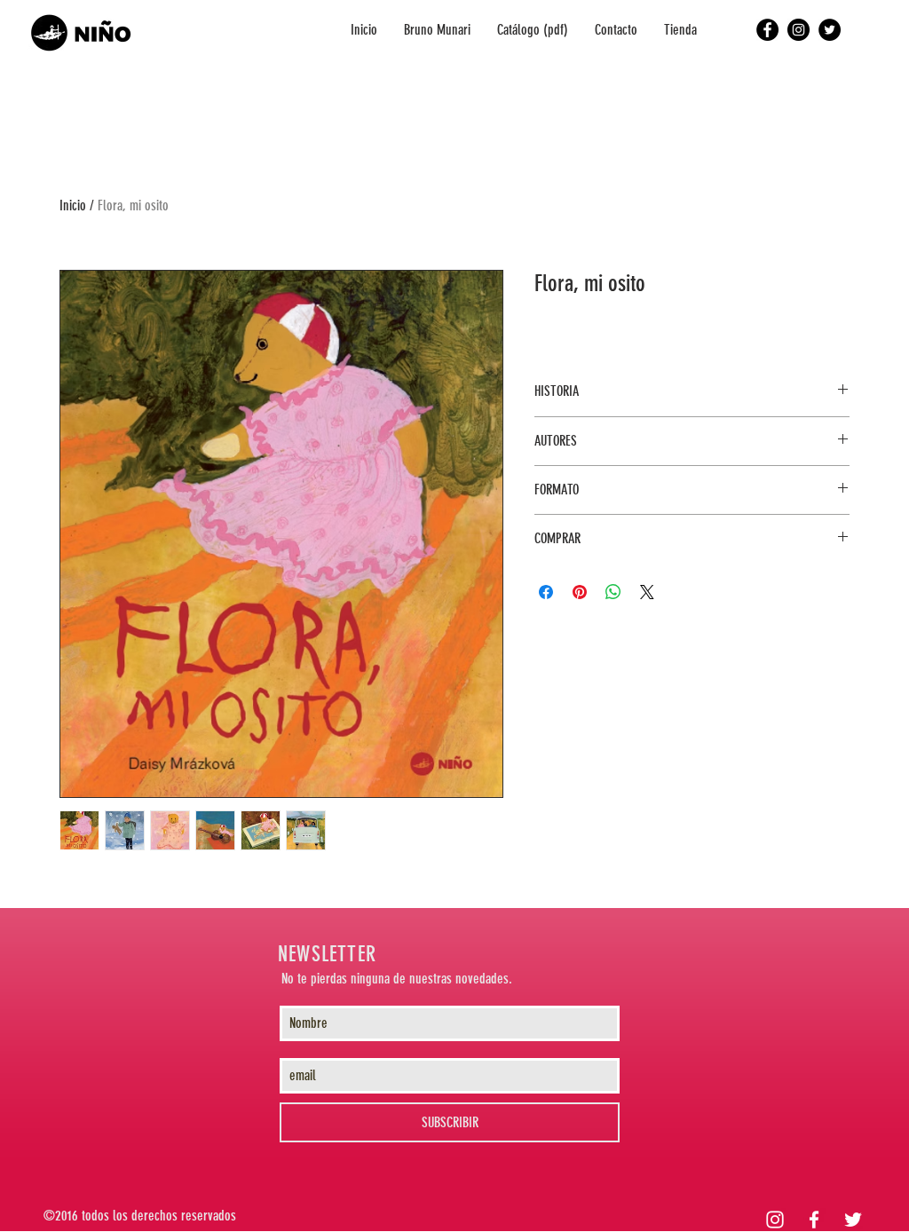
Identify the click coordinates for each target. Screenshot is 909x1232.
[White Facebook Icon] (814, 1219)
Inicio (72, 205)
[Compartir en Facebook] (546, 592)
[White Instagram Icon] (774, 1219)
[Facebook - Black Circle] (767, 30)
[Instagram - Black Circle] (798, 30)
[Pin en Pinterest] (579, 592)
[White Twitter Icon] (853, 1219)
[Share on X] (647, 592)
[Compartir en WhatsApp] (613, 592)
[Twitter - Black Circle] (829, 30)
